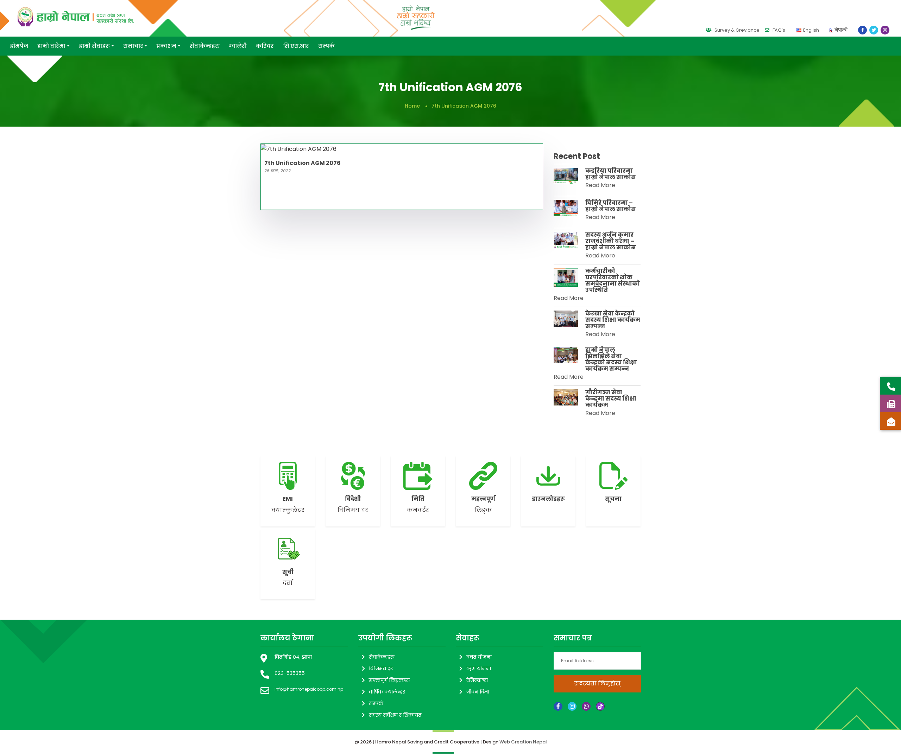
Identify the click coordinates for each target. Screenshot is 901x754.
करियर (265, 46)
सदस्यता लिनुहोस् (597, 683)
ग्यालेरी (238, 46)
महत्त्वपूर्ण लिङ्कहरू (389, 680)
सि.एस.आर (296, 46)
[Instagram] (572, 706)
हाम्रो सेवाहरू (94, 46)
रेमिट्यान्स (477, 680)
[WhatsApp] (586, 706)
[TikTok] (600, 706)
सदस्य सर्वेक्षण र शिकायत (395, 714)
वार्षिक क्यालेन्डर (387, 691)
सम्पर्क (326, 46)
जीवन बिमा (477, 691)
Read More (600, 185)
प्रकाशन (166, 46)
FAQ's (778, 30)
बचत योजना (479, 656)
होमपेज (19, 46)
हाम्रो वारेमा (51, 46)
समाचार (133, 46)
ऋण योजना (478, 668)
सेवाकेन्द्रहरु (205, 46)
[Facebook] (558, 706)
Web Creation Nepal (523, 742)
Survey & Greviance (736, 30)
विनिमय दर (381, 668)
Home (412, 105)
